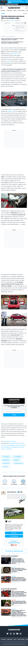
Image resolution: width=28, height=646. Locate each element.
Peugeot (8, 61)
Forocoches (12, 441)
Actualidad (3, 10)
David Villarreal (5, 20)
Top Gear (5, 441)
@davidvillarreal (12, 20)
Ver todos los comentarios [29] (14, 551)
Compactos (6, 456)
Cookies (15, 643)
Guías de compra (21, 10)
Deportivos (6, 460)
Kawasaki (19, 5)
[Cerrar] (26, 25)
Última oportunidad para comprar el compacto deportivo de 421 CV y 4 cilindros (12, 39)
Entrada (3, 13)
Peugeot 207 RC (14, 53)
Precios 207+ (14, 541)
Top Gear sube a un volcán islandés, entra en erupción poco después (13, 445)
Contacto (5, 643)
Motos (12, 590)
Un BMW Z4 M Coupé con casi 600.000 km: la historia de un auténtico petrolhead (12, 42)
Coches (14, 10)
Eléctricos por (8, 4)
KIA (23, 5)
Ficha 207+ (14, 533)
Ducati (2, 5)
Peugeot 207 (10, 111)
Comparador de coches (14, 542)
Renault (15, 5)
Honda (11, 5)
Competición (9, 10)
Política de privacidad (20, 643)
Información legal (10, 643)
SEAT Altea (6, 5)
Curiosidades (18, 456)
